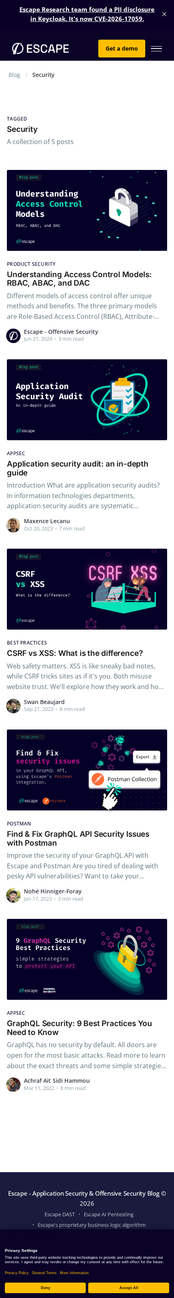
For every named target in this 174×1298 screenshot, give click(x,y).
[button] (156, 48)
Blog (14, 74)
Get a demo (122, 48)
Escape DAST (60, 1214)
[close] (164, 14)
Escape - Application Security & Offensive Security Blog (83, 1193)
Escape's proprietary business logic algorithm (92, 1224)
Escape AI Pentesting (109, 1214)
